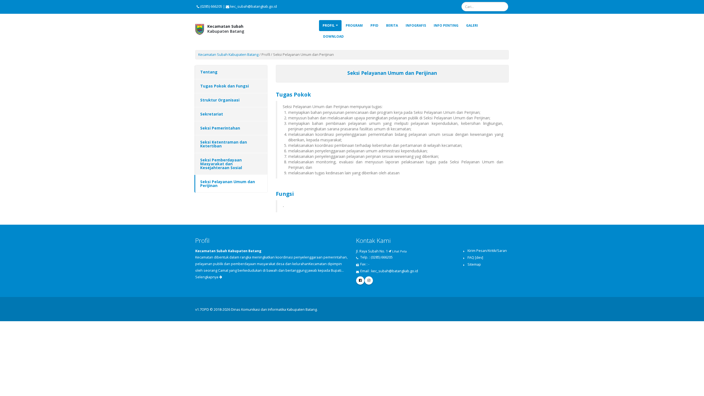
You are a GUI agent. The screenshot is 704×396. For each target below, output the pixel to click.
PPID (374, 25)
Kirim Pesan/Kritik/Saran (487, 250)
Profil (329, 25)
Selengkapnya (207, 277)
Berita (392, 25)
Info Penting (446, 25)
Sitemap (474, 264)
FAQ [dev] (475, 257)
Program (354, 25)
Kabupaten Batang (225, 29)
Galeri (472, 25)
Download (333, 36)
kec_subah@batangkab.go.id (394, 271)
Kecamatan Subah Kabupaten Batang (228, 54)
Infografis (416, 25)
